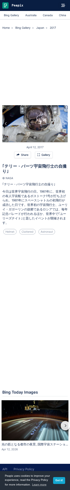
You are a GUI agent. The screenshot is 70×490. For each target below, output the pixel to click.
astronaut (47, 231)
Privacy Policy (24, 469)
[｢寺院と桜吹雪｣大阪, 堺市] (6, 124)
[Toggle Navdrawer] (63, 5)
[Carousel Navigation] (35, 428)
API (4, 469)
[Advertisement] (35, 68)
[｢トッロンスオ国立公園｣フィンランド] (64, 124)
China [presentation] (62, 15)
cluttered (27, 231)
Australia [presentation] (31, 15)
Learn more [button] (39, 484)
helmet (9, 231)
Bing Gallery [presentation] (11, 15)
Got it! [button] (59, 480)
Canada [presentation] (48, 15)
